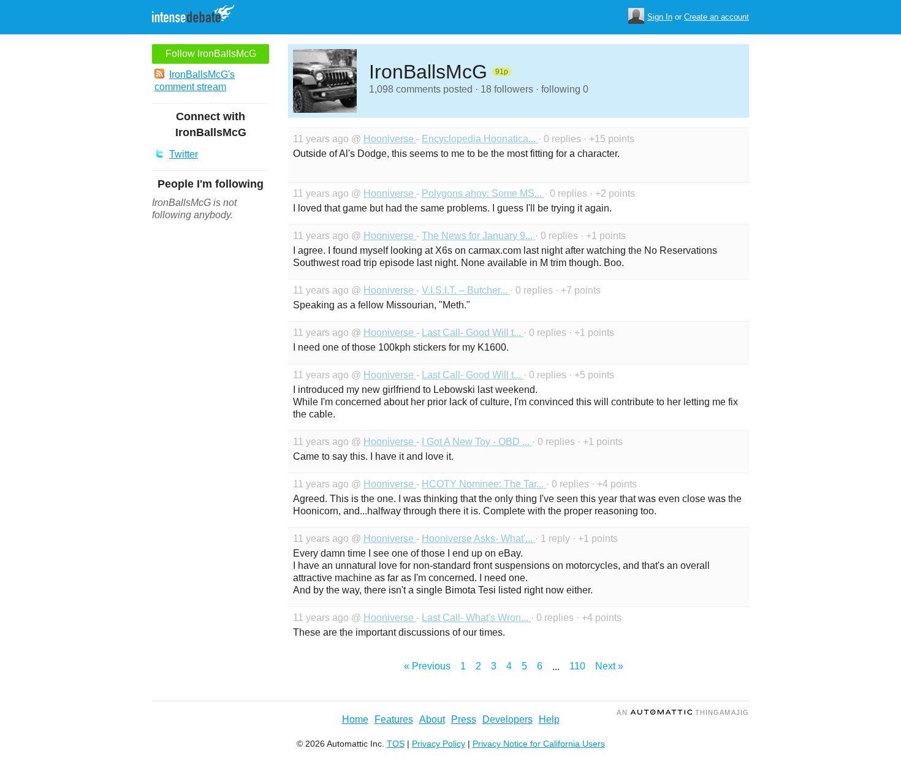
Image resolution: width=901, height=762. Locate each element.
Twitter (183, 154)
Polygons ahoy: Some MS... (483, 193)
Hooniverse (389, 139)
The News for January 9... (478, 236)
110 (577, 666)
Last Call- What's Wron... (476, 617)
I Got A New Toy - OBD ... (477, 441)
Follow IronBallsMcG (210, 53)
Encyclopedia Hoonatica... (480, 139)
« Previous (427, 666)
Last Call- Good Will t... (472, 332)
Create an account (716, 16)
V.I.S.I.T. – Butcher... (466, 290)
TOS (396, 744)
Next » (609, 666)
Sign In (659, 16)
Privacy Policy (438, 744)
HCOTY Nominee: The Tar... (484, 484)
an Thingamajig (683, 712)
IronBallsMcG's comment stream (194, 80)
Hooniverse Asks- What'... (478, 538)
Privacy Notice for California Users (539, 744)
